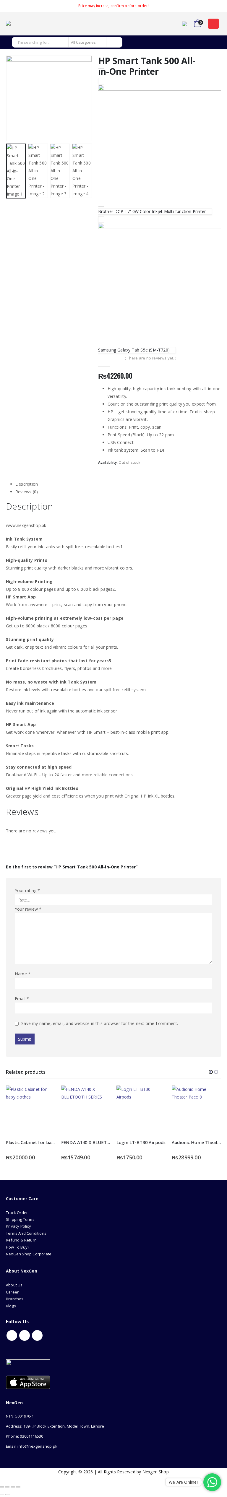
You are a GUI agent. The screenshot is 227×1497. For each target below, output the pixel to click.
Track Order (17, 1212)
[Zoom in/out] (2, 1487)
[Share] (13, 1487)
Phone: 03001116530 (24, 1436)
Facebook (12, 1335)
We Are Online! (183, 1482)
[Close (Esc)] (18, 1487)
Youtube (24, 1335)
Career (12, 1292)
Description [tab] (26, 484)
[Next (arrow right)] (7, 1494)
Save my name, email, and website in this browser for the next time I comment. (99, 1023)
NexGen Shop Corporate (28, 1254)
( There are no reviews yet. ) (150, 358)
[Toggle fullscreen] (7, 1487)
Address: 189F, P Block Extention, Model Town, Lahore (55, 1426)
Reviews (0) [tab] (26, 491)
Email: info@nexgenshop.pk (31, 1446)
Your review (28, 909)
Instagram (37, 1335)
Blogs (11, 1306)
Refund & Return (21, 1240)
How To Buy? (17, 1247)
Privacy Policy (18, 1226)
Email (22, 998)
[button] (213, 24)
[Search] (114, 42)
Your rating (27, 890)
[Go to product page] (30, 1110)
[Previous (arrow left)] (2, 1494)
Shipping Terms (20, 1219)
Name (22, 974)
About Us (15, 1285)
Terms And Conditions (26, 1233)
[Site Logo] (22, 23)
